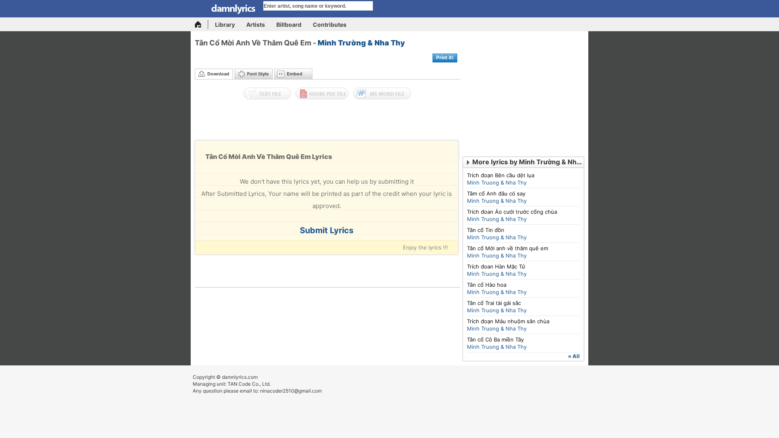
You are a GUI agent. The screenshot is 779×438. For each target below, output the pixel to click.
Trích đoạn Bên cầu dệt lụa (500, 175)
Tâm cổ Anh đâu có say (496, 193)
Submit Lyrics (326, 230)
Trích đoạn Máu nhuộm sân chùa (508, 321)
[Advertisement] (328, 122)
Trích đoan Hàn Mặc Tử (496, 266)
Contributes (329, 24)
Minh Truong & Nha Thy (497, 182)
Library (225, 24)
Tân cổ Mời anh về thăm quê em (507, 248)
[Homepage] (201, 24)
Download (218, 74)
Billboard (288, 24)
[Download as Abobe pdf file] (322, 94)
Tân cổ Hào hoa (486, 284)
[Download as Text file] (267, 94)
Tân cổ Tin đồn (485, 230)
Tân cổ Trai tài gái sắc (494, 303)
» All (574, 356)
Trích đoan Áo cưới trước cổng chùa (512, 211)
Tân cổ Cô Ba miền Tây (495, 339)
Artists (255, 24)
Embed (294, 74)
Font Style (258, 74)
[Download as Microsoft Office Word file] (382, 94)
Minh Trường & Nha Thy (361, 43)
